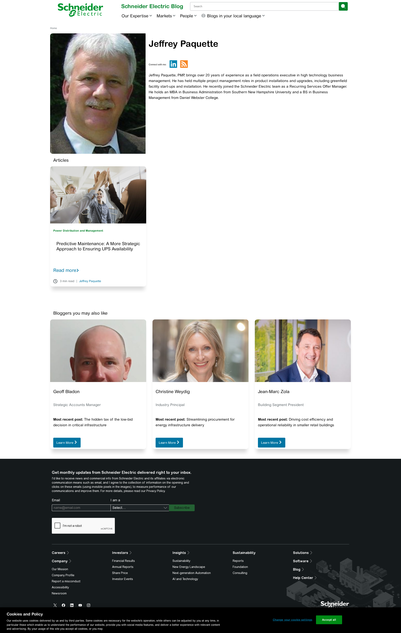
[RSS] (184, 67)
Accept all (329, 619)
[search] (343, 6)
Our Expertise (135, 15)
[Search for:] (265, 6)
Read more (64, 270)
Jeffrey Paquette (90, 281)
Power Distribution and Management (78, 230)
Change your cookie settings (292, 619)
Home (53, 28)
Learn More (65, 442)
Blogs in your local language (234, 15)
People (186, 15)
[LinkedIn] (173, 67)
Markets (164, 15)
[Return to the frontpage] (80, 10)
